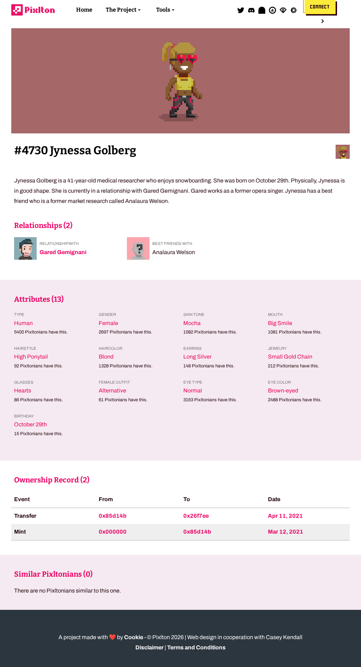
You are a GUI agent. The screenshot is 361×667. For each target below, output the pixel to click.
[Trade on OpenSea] (272, 10)
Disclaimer (149, 647)
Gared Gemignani (62, 252)
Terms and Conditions (196, 647)
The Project (121, 9)
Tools (163, 9)
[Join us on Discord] (251, 10)
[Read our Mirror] (261, 10)
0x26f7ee (196, 516)
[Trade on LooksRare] (283, 10)
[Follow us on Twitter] (240, 10)
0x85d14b (113, 516)
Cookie (133, 637)
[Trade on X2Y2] (293, 10)
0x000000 (113, 532)
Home (84, 9)
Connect (320, 7)
